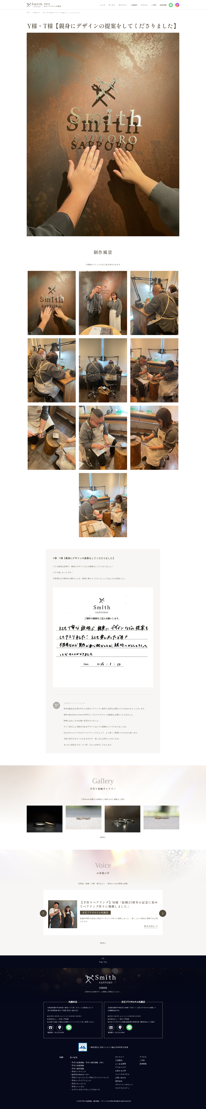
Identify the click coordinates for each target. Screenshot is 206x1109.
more (102, 837)
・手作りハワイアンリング (80, 1080)
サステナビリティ (122, 1088)
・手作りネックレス (78, 1084)
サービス (111, 5)
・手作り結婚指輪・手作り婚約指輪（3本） (87, 1062)
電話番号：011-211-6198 (116, 1032)
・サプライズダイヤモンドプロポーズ (85, 1090)
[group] (103, 912)
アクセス (144, 5)
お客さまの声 (120, 1071)
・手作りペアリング (78, 1072)
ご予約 (153, 5)
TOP (61, 1057)
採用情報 (163, 5)
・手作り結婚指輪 (77, 1065)
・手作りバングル (77, 1087)
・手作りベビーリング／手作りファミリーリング (89, 1077)
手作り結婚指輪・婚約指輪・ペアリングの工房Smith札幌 (100, 1101)
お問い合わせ (120, 1077)
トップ (102, 5)
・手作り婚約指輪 (77, 1069)
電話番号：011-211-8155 (55, 1032)
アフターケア (120, 1067)
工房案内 (134, 5)
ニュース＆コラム (122, 1074)
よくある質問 (120, 1064)
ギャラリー (123, 5)
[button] (43, 913)
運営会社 (118, 1081)
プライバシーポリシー (124, 1084)
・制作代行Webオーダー (80, 1074)
